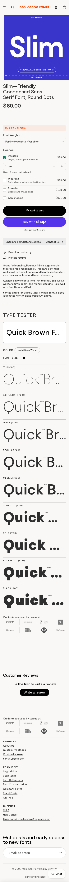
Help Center (10, 814)
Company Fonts (12, 788)
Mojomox (27, 868)
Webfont (27, 180)
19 (66, 75)
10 (36, 75)
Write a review (34, 692)
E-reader (20, 190)
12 (43, 75)
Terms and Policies (34, 876)
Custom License (13, 754)
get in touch (25, 172)
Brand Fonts (10, 793)
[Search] (12, 7)
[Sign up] (60, 852)
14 (49, 75)
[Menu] (4, 7)
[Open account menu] (56, 7)
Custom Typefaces (14, 749)
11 (39, 75)
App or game (15, 198)
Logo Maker (10, 771)
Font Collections (13, 780)
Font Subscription (13, 758)
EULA (6, 810)
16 (56, 75)
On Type (8, 797)
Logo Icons (9, 775)
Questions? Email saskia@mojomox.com (26, 819)
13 (46, 75)
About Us (8, 745)
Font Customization (15, 784)
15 (53, 75)
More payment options (34, 230)
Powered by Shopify (45, 868)
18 (63, 75)
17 (60, 75)
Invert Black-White (27, 350)
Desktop (23, 158)
